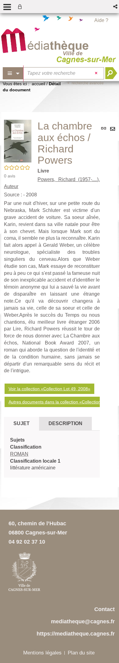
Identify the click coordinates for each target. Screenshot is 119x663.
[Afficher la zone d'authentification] (21, 6)
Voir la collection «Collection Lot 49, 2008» (49, 388)
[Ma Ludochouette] (44, 42)
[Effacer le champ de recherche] (97, 73)
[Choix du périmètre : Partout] (13, 73)
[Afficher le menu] (7, 7)
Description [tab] (65, 423)
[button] (116, 6)
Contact (104, 609)
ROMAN (19, 454)
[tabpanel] (52, 454)
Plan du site (81, 653)
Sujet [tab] (21, 423)
